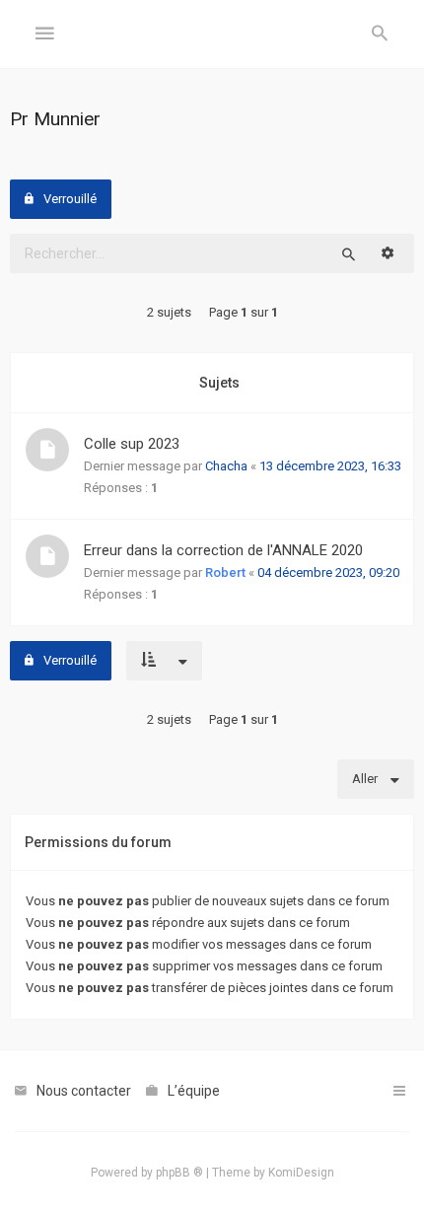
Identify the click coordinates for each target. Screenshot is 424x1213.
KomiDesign (301, 1172)
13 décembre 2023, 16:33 (330, 466)
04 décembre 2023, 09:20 (328, 572)
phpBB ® (179, 1172)
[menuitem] (379, 34)
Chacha (226, 466)
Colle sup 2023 (131, 444)
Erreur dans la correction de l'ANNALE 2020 (223, 550)
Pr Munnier (55, 118)
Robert (225, 572)
